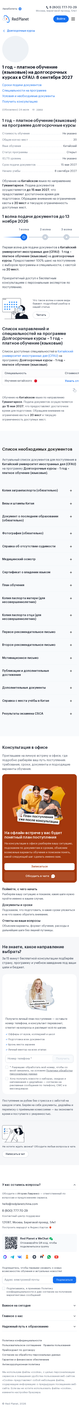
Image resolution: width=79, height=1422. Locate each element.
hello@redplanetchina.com (20, 1204)
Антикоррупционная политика (21, 1364)
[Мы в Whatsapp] (49, 1257)
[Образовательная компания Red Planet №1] (15, 19)
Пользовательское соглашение (21, 1345)
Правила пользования (56, 1345)
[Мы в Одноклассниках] (27, 1257)
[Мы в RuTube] (41, 1257)
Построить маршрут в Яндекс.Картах (25, 1227)
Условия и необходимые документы (28, 96)
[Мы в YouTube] (56, 1257)
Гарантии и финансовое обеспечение (25, 1359)
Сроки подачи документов (22, 85)
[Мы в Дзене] (34, 1257)
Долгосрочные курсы (21, 31)
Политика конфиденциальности (22, 1340)
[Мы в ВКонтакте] (19, 1257)
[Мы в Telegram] (12, 1257)
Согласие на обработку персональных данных (31, 1355)
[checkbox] (6, 1067)
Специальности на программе (24, 90)
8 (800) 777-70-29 (63, 7)
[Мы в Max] (5, 1257)
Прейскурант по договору (18, 1350)
